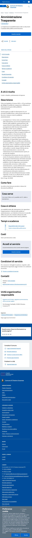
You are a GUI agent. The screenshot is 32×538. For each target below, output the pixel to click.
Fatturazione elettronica (8, 492)
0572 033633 (7, 469)
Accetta (27, 535)
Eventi (3, 459)
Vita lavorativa (5, 424)
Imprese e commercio (7, 436)
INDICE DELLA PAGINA (6, 50)
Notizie (4, 444)
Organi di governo (6, 388)
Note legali (5, 499)
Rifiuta (17, 535)
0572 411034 (7, 471)
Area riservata (5, 504)
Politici (4, 395)
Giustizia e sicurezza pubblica (9, 429)
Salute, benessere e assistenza (10, 419)
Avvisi (3, 449)
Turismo (4, 422)
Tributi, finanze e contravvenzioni (10, 434)
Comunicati (5, 446)
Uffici (3, 393)
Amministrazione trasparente (9, 490)
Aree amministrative (7, 390)
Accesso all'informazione (7, 315)
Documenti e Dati (6, 400)
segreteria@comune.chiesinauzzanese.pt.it (15, 284)
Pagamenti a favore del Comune (10, 494)
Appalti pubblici (6, 417)
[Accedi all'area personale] (28, 2)
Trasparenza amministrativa (21, 315)
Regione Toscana (6, 2)
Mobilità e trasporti (7, 427)
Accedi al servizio (16, 252)
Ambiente (11, 12)
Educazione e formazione (8, 415)
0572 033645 (11, 281)
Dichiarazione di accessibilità (9, 501)
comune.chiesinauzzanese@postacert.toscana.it (16, 476)
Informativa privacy (7, 497)
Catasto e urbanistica (7, 408)
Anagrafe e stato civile (7, 410)
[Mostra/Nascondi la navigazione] (3, 6)
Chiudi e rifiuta (25, 510)
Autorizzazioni (5, 412)
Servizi (6, 12)
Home (2, 12)
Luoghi (4, 457)
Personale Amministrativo (8, 397)
